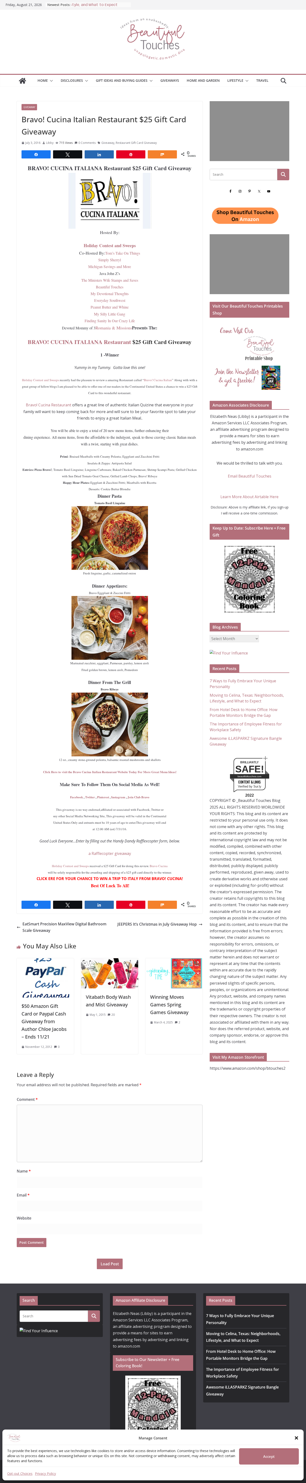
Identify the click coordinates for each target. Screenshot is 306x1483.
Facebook (76, 797)
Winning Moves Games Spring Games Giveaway (169, 1005)
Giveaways (169, 80)
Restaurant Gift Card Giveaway (136, 143)
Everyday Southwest (109, 300)
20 (113, 1015)
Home (43, 80)
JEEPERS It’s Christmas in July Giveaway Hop (157, 924)
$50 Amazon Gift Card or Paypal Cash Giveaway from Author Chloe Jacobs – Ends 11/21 (44, 1021)
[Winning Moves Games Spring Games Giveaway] (173, 961)
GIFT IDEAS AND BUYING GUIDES (122, 80)
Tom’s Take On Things (122, 253)
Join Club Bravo (138, 797)
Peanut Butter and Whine (110, 306)
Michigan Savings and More (109, 266)
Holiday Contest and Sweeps (110, 245)
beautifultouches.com (249, 776)
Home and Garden (203, 80)
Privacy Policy (45, 1473)
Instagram (117, 797)
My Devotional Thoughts (110, 293)
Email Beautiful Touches (249, 476)
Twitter (90, 797)
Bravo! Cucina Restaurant (48, 405)
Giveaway (29, 107)
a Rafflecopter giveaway (109, 853)
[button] (296, 1438)
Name (24, 1171)
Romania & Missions (113, 328)
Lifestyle (235, 80)
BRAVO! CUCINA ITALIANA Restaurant (79, 342)
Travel (262, 80)
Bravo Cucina (159, 866)
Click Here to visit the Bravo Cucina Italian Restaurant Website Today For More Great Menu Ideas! (109, 772)
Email (23, 1195)
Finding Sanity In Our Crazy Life (110, 320)
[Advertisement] (249, 131)
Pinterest (103, 797)
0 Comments (87, 143)
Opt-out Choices (20, 1473)
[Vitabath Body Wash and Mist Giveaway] (109, 961)
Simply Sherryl (109, 259)
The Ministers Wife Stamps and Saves (109, 280)
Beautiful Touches (109, 286)
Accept (269, 1456)
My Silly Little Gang (109, 313)
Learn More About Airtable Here (249, 496)
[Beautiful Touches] (22, 81)
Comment (27, 1099)
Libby (50, 143)
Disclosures (72, 80)
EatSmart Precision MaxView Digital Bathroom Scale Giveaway (64, 927)
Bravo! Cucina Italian (158, 380)
